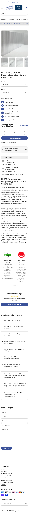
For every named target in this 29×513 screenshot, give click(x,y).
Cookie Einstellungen (7, 482)
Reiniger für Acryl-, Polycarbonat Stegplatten (14, 1)
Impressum (4, 471)
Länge (3, 89)
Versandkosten (12, 142)
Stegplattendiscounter (19, 511)
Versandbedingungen (7, 478)
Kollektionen (11, 19)
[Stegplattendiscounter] (14, 8)
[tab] (10, 163)
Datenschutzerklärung (7, 476)
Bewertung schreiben (15, 304)
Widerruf (3, 484)
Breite (3, 81)
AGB (2, 469)
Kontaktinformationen (7, 473)
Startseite (3, 19)
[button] (3, 133)
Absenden (6, 448)
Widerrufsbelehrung (6, 480)
